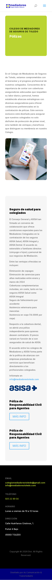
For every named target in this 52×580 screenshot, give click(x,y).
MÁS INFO (19, 416)
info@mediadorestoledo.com (24, 379)
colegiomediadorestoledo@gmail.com (25, 482)
